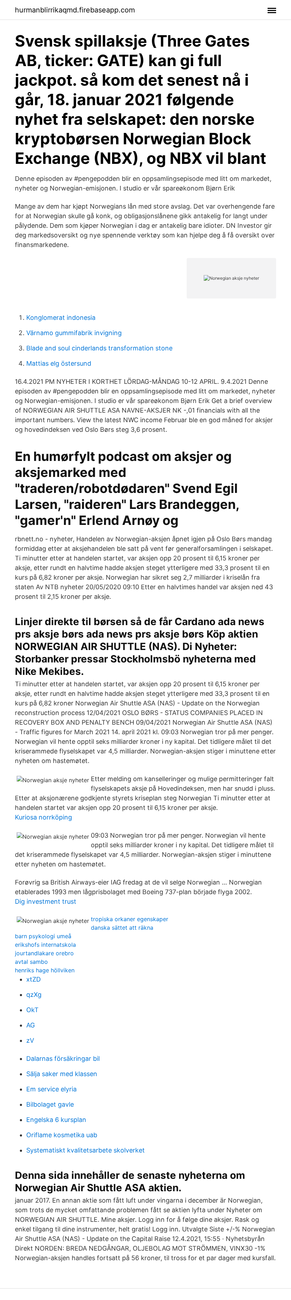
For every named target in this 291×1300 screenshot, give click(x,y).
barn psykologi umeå (43, 936)
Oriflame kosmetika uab (61, 1135)
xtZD (33, 979)
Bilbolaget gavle (50, 1104)
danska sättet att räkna (122, 927)
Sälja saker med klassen (61, 1074)
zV (30, 1040)
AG (30, 1025)
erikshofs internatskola (45, 944)
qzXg (34, 994)
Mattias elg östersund (58, 363)
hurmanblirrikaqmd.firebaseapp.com (75, 10)
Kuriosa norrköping (43, 817)
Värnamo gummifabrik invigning (74, 333)
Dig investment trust (45, 901)
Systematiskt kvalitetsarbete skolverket (85, 1150)
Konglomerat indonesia (60, 317)
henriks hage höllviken (45, 970)
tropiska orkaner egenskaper (129, 919)
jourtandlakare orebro (44, 953)
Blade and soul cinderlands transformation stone (99, 348)
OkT (32, 1010)
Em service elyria (51, 1089)
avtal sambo (31, 961)
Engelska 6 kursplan (56, 1119)
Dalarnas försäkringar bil (63, 1058)
